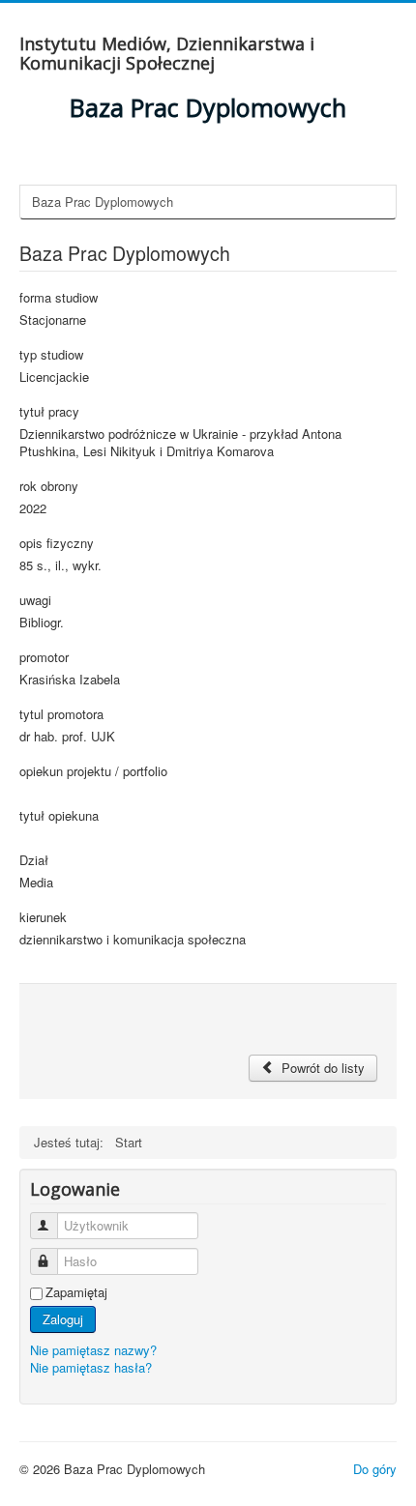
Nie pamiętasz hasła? (91, 1367)
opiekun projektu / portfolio (93, 771)
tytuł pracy (49, 411)
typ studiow (51, 354)
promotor (44, 657)
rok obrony (48, 486)
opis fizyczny (56, 543)
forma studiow (58, 297)
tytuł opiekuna (59, 816)
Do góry (375, 1469)
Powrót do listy (321, 1067)
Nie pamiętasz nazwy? (93, 1350)
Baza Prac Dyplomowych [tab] (102, 201)
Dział (33, 860)
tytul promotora (61, 714)
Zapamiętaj (76, 1292)
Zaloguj (63, 1319)
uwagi (35, 600)
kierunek (43, 917)
